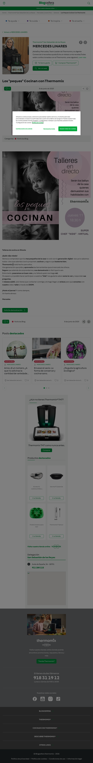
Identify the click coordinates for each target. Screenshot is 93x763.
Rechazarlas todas (49, 128)
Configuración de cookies (24, 128)
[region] (46, 123)
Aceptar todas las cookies (68, 128)
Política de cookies (37, 122)
